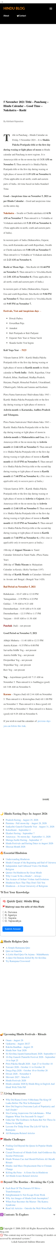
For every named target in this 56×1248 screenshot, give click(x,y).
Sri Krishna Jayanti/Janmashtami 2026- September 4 (30, 1053)
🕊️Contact (21, 16)
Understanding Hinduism (18, 859)
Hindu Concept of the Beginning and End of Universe (31, 862)
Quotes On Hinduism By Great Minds (24, 872)
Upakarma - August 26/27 (18, 1043)
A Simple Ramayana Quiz (18, 947)
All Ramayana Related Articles (20, 1133)
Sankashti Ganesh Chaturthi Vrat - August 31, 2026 (30, 826)
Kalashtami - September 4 (18, 830)
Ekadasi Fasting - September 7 (20, 833)
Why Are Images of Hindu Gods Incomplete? (27, 1198)
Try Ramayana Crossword (18, 961)
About (6, 16)
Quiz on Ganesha (14, 951)
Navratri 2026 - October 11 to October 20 (25, 1067)
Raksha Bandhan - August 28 (19, 1047)
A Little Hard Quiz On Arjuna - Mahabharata (27, 954)
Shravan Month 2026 (15, 846)
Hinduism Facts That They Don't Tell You (25, 882)
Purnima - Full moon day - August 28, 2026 (26, 823)
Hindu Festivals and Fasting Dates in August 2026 (29, 843)
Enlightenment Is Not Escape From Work (25, 1194)
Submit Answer (13, 929)
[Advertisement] (28, 55)
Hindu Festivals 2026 (16, 1080)
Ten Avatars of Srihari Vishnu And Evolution (27, 879)
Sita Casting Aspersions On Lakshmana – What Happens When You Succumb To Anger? (28, 1114)
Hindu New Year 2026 (16, 1050)
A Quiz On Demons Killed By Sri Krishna (26, 957)
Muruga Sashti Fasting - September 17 (24, 840)
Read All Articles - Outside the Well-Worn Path (28, 1208)
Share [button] (46, 800)
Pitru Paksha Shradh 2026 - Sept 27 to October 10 (29, 1063)
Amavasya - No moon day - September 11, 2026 (28, 836)
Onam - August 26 (14, 1040)
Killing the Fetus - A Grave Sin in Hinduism (27, 1172)
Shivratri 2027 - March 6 (17, 1077)
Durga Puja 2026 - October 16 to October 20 (27, 1070)
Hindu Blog (14, 8)
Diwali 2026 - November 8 (18, 1073)
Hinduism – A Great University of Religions (27, 886)
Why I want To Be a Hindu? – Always (23, 876)
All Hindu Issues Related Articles (22, 1175)
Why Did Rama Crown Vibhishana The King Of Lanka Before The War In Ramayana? (28, 1101)
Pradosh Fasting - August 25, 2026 (22, 819)
